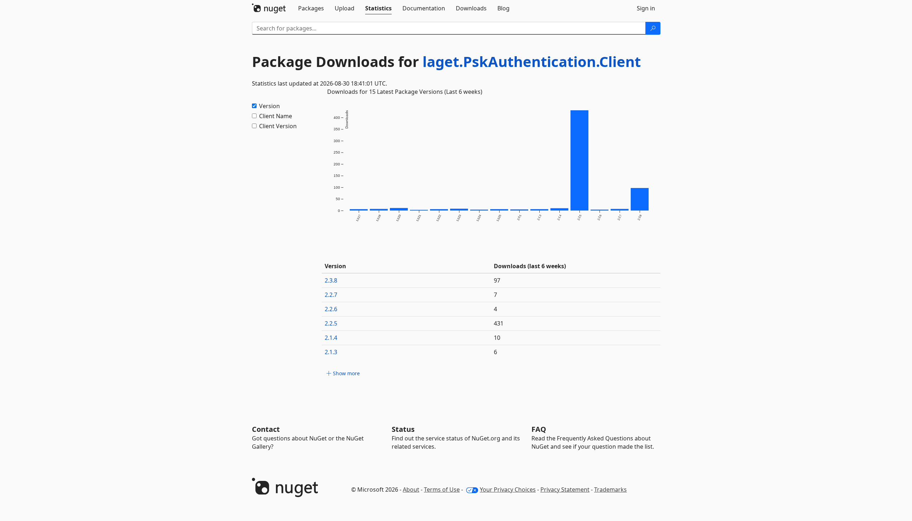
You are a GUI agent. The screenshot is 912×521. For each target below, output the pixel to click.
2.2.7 (331, 295)
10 (497, 338)
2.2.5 (331, 323)
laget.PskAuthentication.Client (531, 61)
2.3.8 (331, 280)
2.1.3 (331, 352)
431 (498, 323)
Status (403, 429)
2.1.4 (331, 338)
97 (497, 280)
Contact (266, 429)
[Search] (652, 28)
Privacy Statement (564, 489)
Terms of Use (442, 489)
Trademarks (610, 489)
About (411, 489)
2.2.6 (331, 309)
